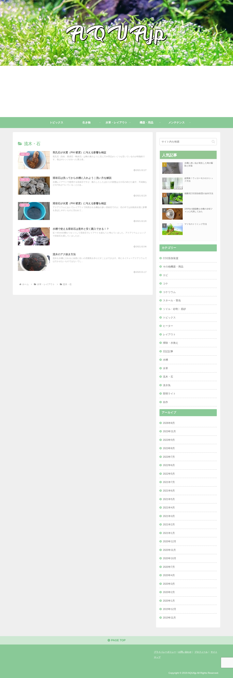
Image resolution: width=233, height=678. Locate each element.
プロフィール (201, 652)
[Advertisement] (116, 91)
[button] (213, 142)
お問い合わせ (185, 652)
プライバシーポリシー (165, 652)
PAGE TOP (118, 640)
